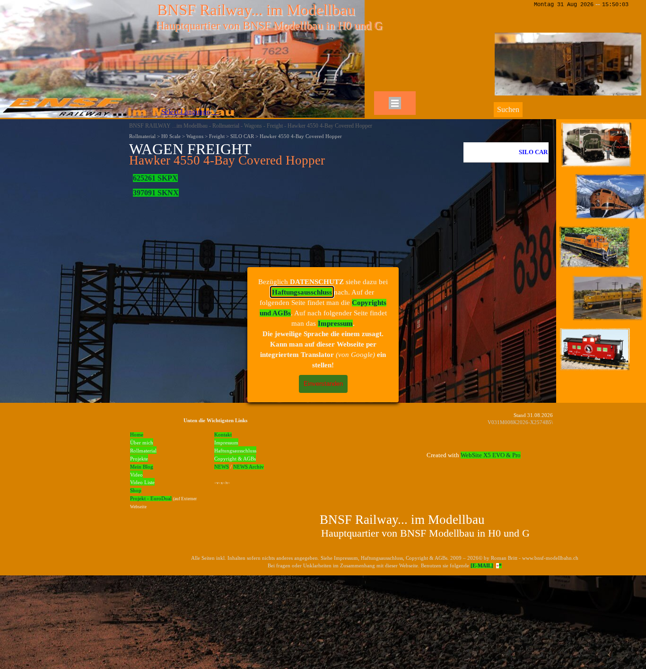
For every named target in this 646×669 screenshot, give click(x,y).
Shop (135, 490)
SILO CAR (533, 152)
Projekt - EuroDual (151, 498)
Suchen (508, 109)
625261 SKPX (155, 178)
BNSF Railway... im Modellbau (256, 9)
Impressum (335, 323)
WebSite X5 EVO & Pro (491, 455)
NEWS (221, 466)
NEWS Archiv (248, 466)
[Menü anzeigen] (395, 103)
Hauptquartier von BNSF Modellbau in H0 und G (269, 25)
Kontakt (223, 434)
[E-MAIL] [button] (482, 565)
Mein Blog (141, 466)
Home (136, 434)
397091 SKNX (156, 193)
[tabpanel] (293, 154)
